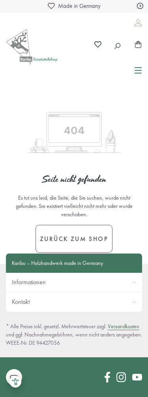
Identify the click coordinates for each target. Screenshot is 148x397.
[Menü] (138, 69)
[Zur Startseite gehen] (34, 48)
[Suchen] (118, 45)
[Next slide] (140, 5)
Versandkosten (123, 326)
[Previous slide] (7, 5)
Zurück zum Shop (74, 239)
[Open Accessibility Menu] (15, 382)
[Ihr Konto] (138, 23)
